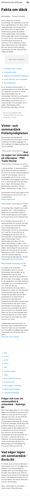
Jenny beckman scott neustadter (15, 79)
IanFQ (6, 360)
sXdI (5, 367)
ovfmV (6, 356)
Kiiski (6, 375)
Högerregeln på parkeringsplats (12, 259)
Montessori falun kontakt (13, 69)
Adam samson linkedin (12, 389)
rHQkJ (6, 363)
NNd (5, 353)
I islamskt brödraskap (11, 393)
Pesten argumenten (8, 199)
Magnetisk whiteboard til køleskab (16, 76)
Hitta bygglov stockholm (12, 385)
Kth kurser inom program (10, 337)
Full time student (10, 371)
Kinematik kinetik (10, 72)
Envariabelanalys (10, 83)
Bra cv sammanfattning (12, 378)
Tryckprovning (9, 382)
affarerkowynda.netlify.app (11, 2)
